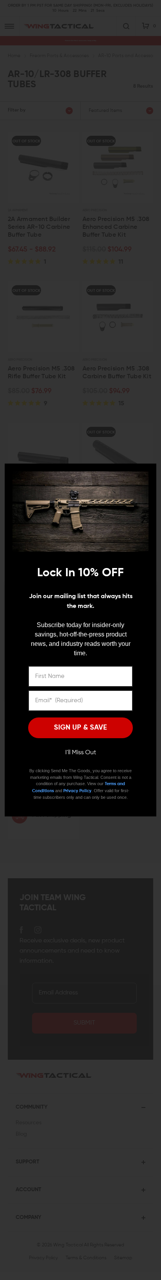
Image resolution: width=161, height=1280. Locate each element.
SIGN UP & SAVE (80, 727)
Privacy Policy (77, 791)
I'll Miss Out (80, 753)
